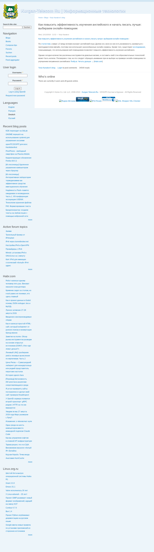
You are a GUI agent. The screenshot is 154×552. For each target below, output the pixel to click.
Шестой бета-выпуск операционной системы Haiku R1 (18, 476)
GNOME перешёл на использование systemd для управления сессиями (18, 137)
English (11, 107)
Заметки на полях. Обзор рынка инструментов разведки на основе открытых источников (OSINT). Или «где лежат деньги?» (19, 343)
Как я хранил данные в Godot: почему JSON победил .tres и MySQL (18, 303)
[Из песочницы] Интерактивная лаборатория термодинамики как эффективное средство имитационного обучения (18, 180)
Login (60, 68)
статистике (46, 44)
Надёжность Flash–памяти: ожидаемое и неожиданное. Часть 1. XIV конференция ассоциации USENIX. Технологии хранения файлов (18, 196)
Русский (11, 118)
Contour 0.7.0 (11, 508)
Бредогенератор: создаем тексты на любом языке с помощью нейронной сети (17, 213)
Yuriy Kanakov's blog (57, 17)
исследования (139, 47)
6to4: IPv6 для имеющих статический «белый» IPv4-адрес (17, 262)
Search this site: (10, 24)
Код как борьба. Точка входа (17, 455)
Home (40, 17)
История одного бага (15, 375)
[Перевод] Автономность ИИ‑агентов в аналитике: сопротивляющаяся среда (17, 382)
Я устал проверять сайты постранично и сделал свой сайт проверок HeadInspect (17, 392)
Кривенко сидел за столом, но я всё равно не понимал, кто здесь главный (18, 293)
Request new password (15, 96)
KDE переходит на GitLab (17, 131)
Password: (17, 81)
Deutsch (11, 114)
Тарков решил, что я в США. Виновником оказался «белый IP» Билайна (18, 448)
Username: (17, 73)
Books (8, 41)
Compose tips (11, 45)
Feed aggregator (12, 60)
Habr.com (98, 61)
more (30, 220)
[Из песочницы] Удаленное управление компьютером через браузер (17, 168)
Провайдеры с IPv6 (14, 249)
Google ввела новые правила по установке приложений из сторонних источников (18, 528)
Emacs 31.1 (10, 487)
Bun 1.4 (9, 511)
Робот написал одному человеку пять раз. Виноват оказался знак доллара (17, 284)
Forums (9, 49)
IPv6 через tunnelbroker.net (17, 242)
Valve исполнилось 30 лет (17, 490)
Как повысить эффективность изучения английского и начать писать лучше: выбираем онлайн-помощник (83, 39)
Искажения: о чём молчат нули (19, 421)
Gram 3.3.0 (10, 483)
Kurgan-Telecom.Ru (90, 92)
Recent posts (11, 56)
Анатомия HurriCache (15, 458)
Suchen (9, 53)
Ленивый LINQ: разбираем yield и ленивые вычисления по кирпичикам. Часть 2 (18, 355)
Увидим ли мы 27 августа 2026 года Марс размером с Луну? (17, 415)
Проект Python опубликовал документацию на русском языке (17, 518)
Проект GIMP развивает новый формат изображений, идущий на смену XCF (19, 501)
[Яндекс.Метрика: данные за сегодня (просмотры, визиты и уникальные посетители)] (67, 101)
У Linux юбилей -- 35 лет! (16, 494)
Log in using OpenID (17, 92)
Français (11, 111)
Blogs (8, 38)
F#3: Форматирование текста (18, 206)
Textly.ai (74, 61)
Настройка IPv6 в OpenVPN (17, 245)
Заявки (9, 231)
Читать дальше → (85, 61)
